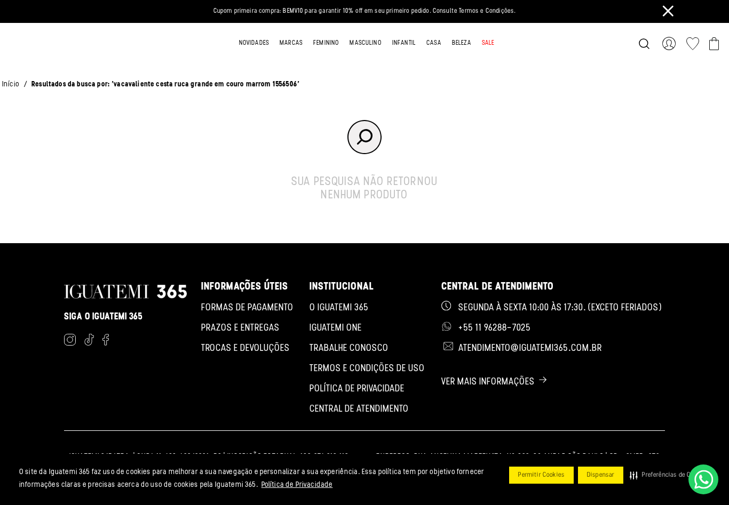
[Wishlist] (692, 43)
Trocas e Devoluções (245, 349)
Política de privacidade (357, 389)
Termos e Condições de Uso (367, 369)
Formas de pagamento (247, 308)
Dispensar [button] (600, 475)
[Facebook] (105, 341)
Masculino (365, 43)
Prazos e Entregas (240, 328)
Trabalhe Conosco (349, 349)
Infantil (404, 43)
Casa (433, 43)
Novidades (254, 43)
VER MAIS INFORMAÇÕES (488, 382)
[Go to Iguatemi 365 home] (53, 44)
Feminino (326, 43)
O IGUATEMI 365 (339, 308)
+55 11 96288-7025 (494, 328)
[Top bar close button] (668, 11)
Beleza (461, 43)
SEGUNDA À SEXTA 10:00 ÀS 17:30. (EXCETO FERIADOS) (560, 308)
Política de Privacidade (297, 485)
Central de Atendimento (359, 409)
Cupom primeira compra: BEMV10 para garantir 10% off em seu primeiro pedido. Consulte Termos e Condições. (364, 11)
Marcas (291, 43)
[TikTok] (89, 341)
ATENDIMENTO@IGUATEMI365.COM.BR (530, 349)
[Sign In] (671, 43)
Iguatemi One (336, 328)
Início (10, 85)
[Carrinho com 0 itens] (714, 43)
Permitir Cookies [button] (541, 475)
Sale (488, 43)
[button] (668, 475)
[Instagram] (70, 341)
